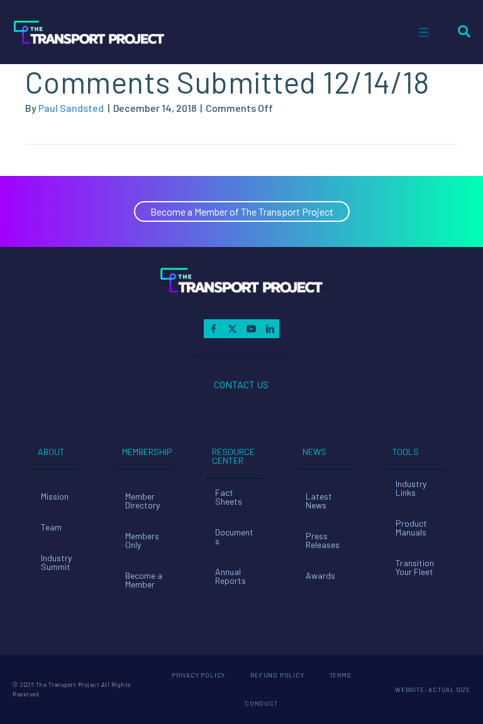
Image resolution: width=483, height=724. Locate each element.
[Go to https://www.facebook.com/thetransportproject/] (213, 328)
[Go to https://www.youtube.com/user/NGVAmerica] (251, 328)
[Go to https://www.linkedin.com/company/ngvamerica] (269, 328)
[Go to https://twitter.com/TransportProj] (232, 328)
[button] (242, 211)
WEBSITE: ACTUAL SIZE (432, 689)
